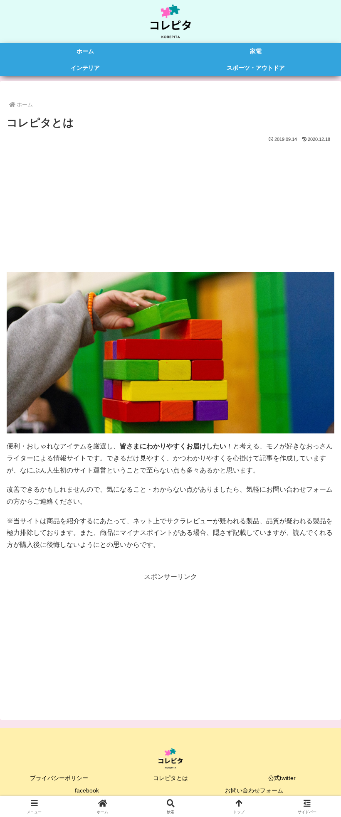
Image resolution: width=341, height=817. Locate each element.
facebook (87, 790)
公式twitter (282, 778)
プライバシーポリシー (59, 778)
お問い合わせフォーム (254, 790)
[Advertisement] (170, 206)
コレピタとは (170, 778)
